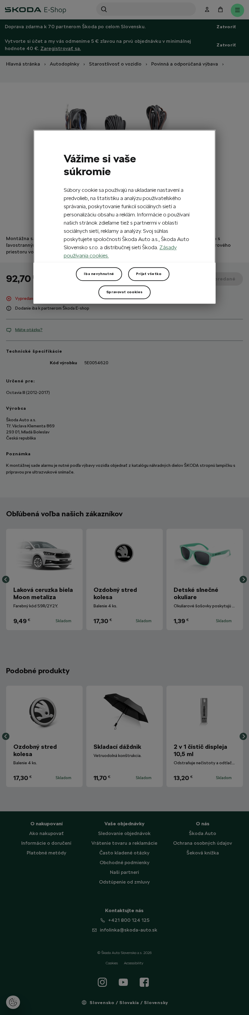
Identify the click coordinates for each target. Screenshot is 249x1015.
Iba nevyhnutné (99, 274)
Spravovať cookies (124, 292)
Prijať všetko (149, 274)
